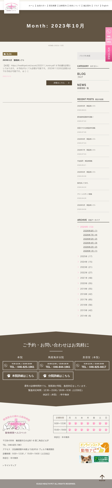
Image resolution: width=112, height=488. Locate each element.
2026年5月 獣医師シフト (86, 205)
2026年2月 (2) (90, 247)
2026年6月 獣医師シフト (86, 172)
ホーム (31, 6)
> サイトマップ (9, 465)
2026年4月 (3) (90, 243)
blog (9, 54)
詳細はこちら (59, 83)
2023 (56, 45)
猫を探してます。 (83, 183)
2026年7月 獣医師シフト (86, 150)
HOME (50, 45)
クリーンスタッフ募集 (84, 194)
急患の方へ (41, 6)
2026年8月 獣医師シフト (86, 139)
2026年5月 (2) (90, 239)
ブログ (96, 6)
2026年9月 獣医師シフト (86, 106)
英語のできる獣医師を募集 (86, 128)
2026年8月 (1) (90, 231)
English (105, 6)
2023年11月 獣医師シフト (13, 60)
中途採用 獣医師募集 (84, 161)
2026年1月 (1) (90, 251)
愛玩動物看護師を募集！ (85, 117)
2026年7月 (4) (90, 235)
